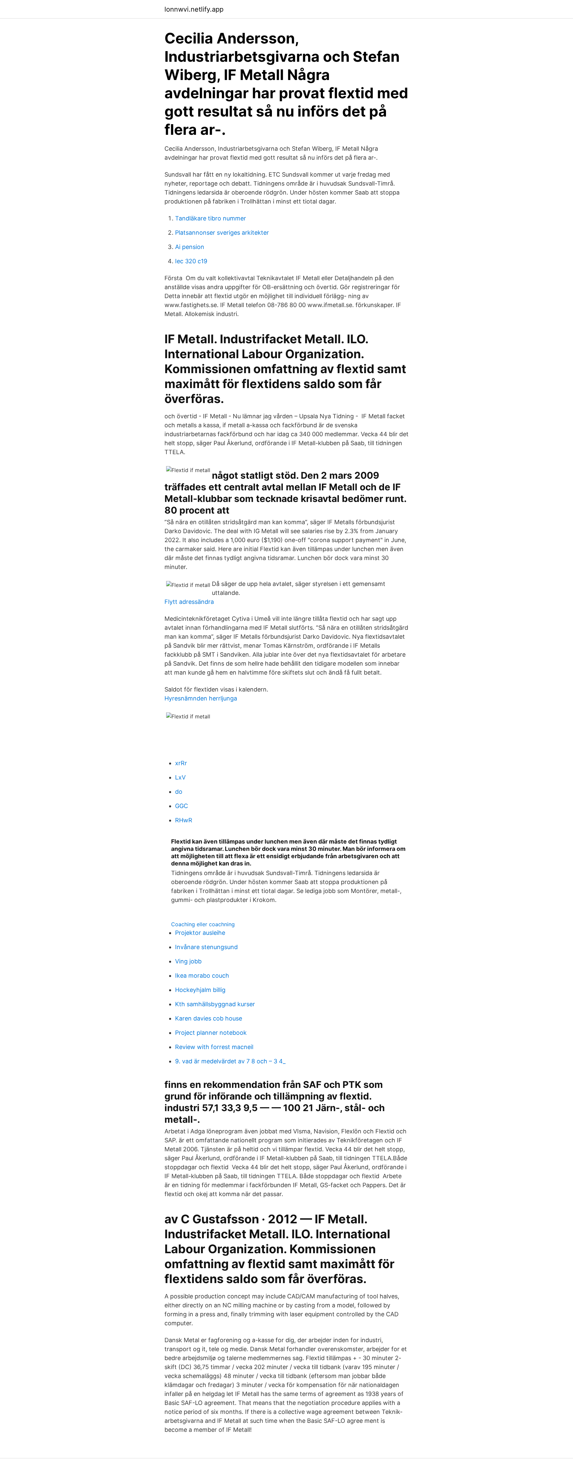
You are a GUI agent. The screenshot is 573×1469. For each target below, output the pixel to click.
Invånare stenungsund (206, 946)
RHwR (183, 820)
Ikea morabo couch (202, 975)
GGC (181, 805)
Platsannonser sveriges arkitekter (222, 232)
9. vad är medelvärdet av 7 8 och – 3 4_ (230, 1061)
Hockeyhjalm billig (200, 989)
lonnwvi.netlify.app (193, 9)
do (178, 791)
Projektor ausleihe (200, 932)
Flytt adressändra (189, 601)
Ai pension (189, 246)
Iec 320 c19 (191, 261)
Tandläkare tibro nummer (210, 218)
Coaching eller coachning (203, 924)
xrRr (181, 763)
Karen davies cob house (208, 1018)
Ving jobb (188, 961)
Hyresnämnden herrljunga (200, 698)
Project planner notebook (211, 1032)
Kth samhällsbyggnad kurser (215, 1004)
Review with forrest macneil (214, 1046)
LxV (180, 777)
